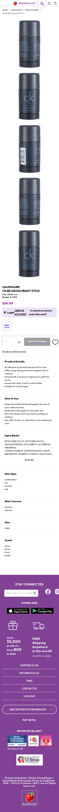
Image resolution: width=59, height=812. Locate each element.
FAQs (30, 680)
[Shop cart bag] (55, 3)
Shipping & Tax (29, 665)
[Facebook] (48, 592)
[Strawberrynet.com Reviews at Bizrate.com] (17, 745)
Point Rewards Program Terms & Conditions (29, 780)
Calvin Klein (11, 286)
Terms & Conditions (40, 777)
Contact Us (29, 688)
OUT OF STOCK (37, 341)
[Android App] (42, 613)
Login (10, 312)
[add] (19, 342)
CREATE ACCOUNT (21, 312)
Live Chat (29, 696)
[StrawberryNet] (24, 3)
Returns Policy (29, 673)
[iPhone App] (18, 613)
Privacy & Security (15, 777)
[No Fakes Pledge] (46, 744)
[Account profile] (49, 3)
